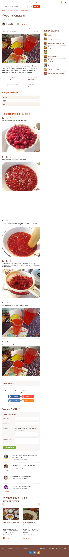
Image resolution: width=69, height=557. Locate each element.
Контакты (58, 548)
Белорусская (24, 10)
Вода (4, 104)
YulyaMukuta (6, 491)
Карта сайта (51, 548)
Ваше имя (6, 418)
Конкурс (25, 2)
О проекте (42, 548)
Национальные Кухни (13, 10)
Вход (64, 2)
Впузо (3, 10)
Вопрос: (5, 428)
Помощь (65, 548)
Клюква (5, 97)
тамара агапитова (5, 471)
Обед (29, 87)
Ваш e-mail (6, 423)
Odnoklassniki (29, 401)
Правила (31, 2)
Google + (28, 396)
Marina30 (6, 460)
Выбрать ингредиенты (30, 6)
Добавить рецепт (41, 2)
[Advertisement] (21, 204)
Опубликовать (9, 447)
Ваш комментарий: (8, 439)
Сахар (4, 100)
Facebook (15, 396)
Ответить (24, 459)
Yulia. (6, 481)
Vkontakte (15, 401)
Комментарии (5, 31)
